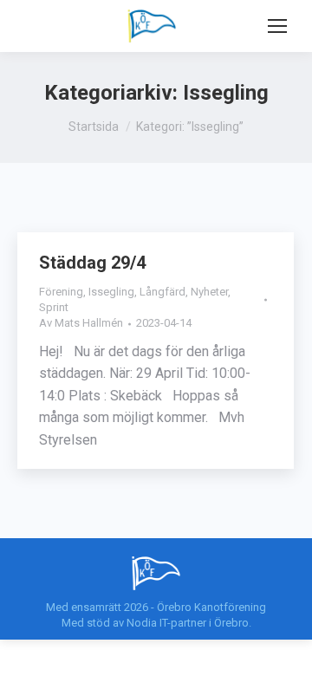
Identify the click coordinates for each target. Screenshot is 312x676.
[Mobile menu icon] (277, 26)
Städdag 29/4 (92, 262)
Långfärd (162, 291)
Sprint (53, 307)
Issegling (111, 291)
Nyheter (209, 291)
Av (81, 322)
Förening (61, 291)
